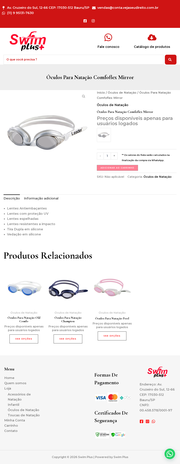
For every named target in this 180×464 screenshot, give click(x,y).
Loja (7, 388)
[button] (84, 96)
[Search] (170, 60)
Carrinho (11, 426)
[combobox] (83, 60)
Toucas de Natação (24, 415)
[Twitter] (153, 421)
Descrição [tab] (12, 198)
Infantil (13, 405)
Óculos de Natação (122, 92)
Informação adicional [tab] (41, 198)
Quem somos (15, 383)
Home (9, 378)
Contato (11, 431)
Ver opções (23, 339)
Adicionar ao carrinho (117, 168)
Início (101, 92)
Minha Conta (14, 420)
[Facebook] (141, 421)
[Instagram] (147, 421)
